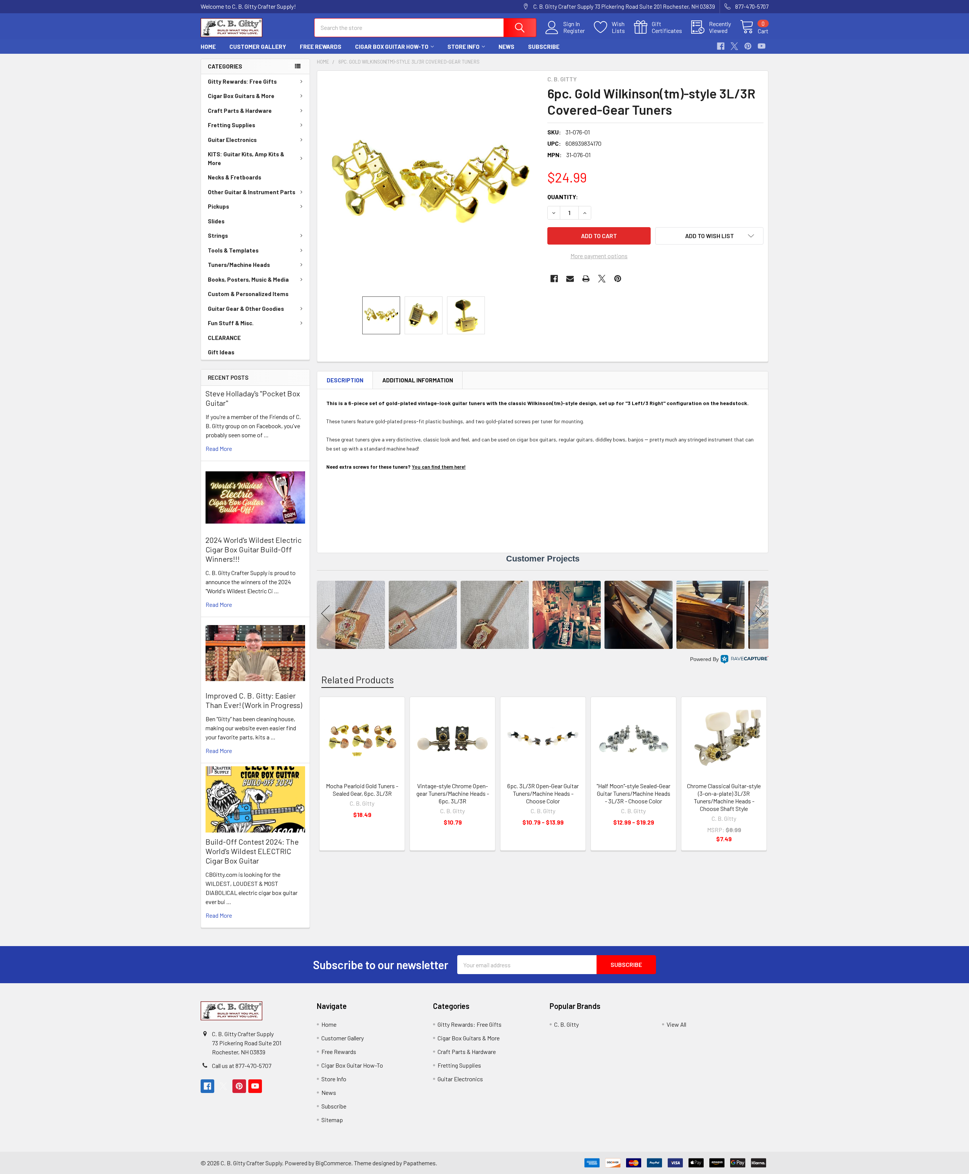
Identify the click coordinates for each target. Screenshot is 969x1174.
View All (676, 1024)
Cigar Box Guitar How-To (391, 46)
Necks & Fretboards (234, 177)
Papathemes (419, 1162)
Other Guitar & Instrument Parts (251, 192)
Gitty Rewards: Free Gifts (242, 81)
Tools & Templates (233, 250)
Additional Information (417, 380)
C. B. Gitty (566, 1024)
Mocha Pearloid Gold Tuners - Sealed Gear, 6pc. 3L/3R (362, 789)
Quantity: (562, 196)
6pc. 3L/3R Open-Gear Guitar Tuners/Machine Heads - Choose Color (543, 793)
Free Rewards (320, 46)
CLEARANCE (224, 337)
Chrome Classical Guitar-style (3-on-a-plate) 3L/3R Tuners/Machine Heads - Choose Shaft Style (724, 797)
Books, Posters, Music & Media (248, 279)
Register (574, 30)
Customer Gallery (257, 46)
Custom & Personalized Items (248, 293)
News (506, 46)
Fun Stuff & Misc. (231, 323)
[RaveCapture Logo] (744, 659)
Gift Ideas (221, 352)
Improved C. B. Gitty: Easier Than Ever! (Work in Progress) (254, 700)
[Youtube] (761, 46)
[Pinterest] (748, 46)
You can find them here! (439, 467)
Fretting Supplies (231, 125)
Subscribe (543, 46)
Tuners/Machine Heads (239, 264)
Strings (218, 235)
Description (345, 380)
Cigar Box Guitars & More (241, 95)
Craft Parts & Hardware (240, 110)
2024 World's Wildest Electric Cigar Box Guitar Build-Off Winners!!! (254, 549)
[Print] (586, 278)
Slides (216, 221)
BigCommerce (333, 1162)
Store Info (463, 46)
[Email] (570, 278)
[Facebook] (721, 46)
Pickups (218, 206)
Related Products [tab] (357, 679)
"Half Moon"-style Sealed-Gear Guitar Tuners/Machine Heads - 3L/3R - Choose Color (633, 793)
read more (219, 448)
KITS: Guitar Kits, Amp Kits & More (246, 158)
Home (208, 46)
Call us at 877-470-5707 (241, 1065)
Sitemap (332, 1119)
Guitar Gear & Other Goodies (246, 308)
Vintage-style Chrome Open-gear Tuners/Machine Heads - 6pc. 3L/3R (452, 793)
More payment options (599, 255)
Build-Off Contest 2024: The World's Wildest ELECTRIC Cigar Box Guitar (252, 851)
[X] (734, 46)
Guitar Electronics (232, 139)
